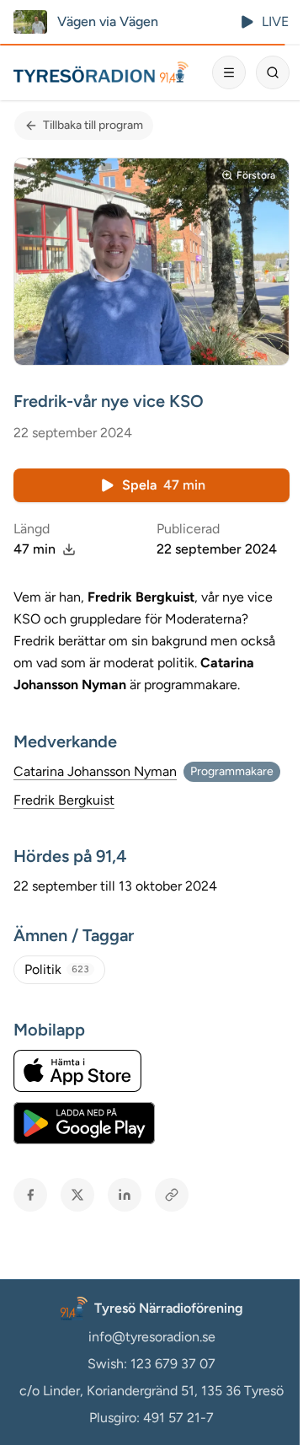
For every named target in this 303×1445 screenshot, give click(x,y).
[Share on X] (77, 1195)
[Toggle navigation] (229, 72)
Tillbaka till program (93, 125)
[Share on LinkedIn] (124, 1195)
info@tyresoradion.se (151, 1337)
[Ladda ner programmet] (69, 549)
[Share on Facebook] (30, 1195)
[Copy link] (172, 1195)
